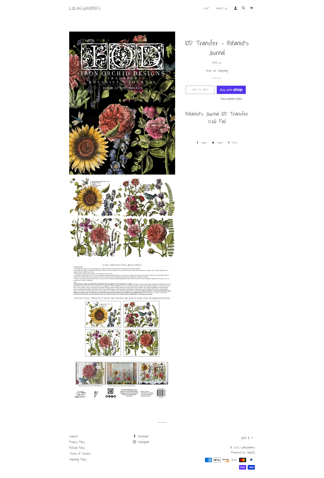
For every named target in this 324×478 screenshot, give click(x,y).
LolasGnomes (85, 8)
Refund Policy (77, 447)
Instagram (143, 441)
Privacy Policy (77, 441)
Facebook (142, 436)
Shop (206, 8)
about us (222, 8)
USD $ (245, 437)
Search (73, 436)
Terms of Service (80, 453)
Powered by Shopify (243, 452)
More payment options (231, 99)
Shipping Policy (77, 459)
